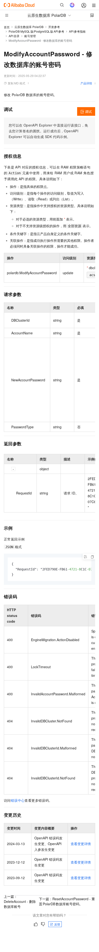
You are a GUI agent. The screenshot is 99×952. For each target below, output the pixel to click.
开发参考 (54, 27)
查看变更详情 (81, 843)
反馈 (57, 924)
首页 (7, 27)
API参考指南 (77, 31)
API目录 (14, 36)
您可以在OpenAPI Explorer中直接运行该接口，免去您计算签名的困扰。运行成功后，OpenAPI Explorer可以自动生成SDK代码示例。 (48, 131)
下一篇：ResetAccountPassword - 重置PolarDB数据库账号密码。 (67, 901)
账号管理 (30, 36)
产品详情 (86, 83)
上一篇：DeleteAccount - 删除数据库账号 (20, 901)
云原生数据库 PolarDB (28, 27)
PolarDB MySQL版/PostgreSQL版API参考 (36, 31)
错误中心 (18, 800)
